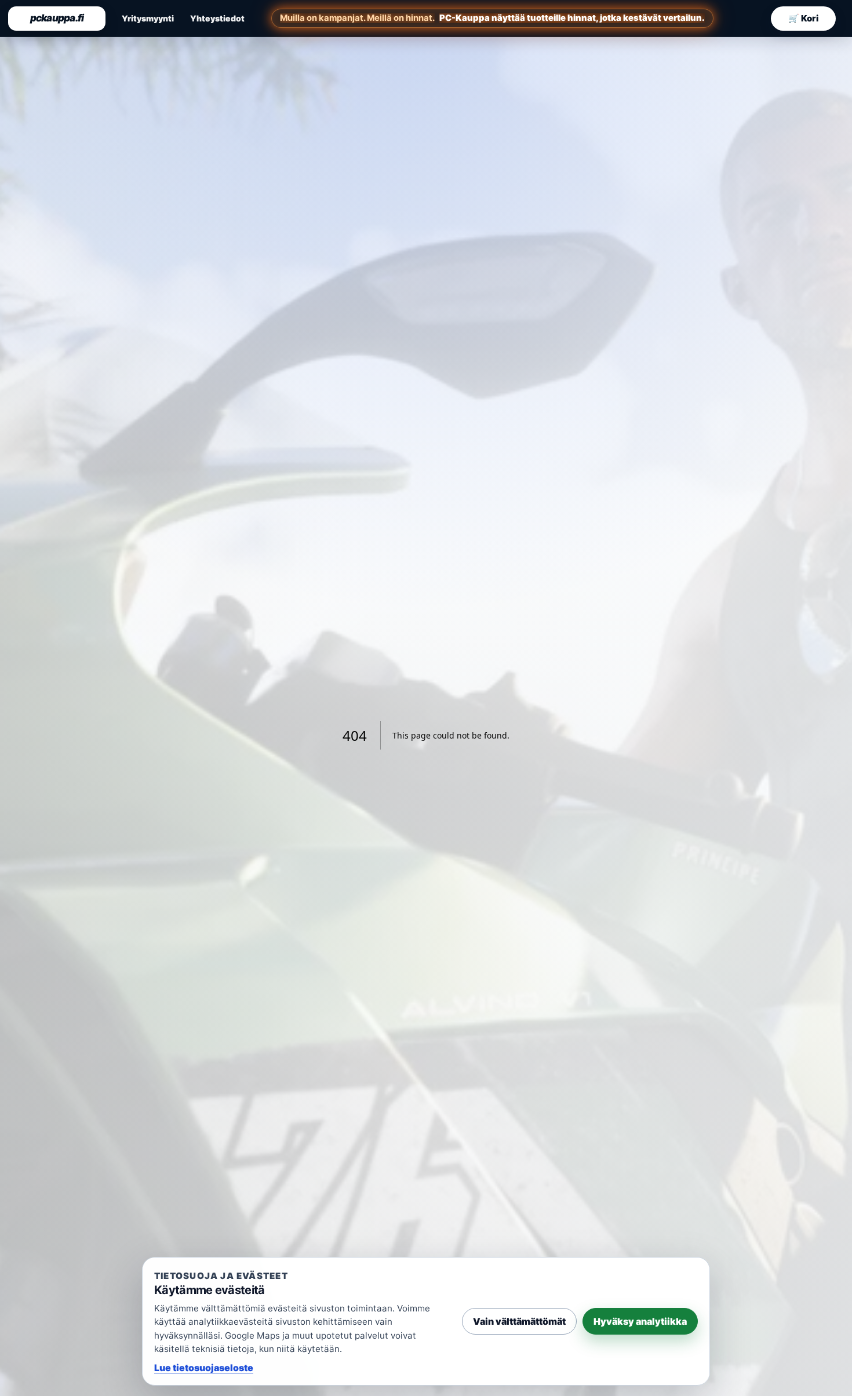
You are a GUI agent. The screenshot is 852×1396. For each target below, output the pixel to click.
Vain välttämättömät (519, 1321)
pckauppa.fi (57, 18)
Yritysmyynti (148, 18)
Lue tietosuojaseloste (203, 1367)
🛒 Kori (803, 18)
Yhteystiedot (217, 18)
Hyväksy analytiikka (640, 1321)
